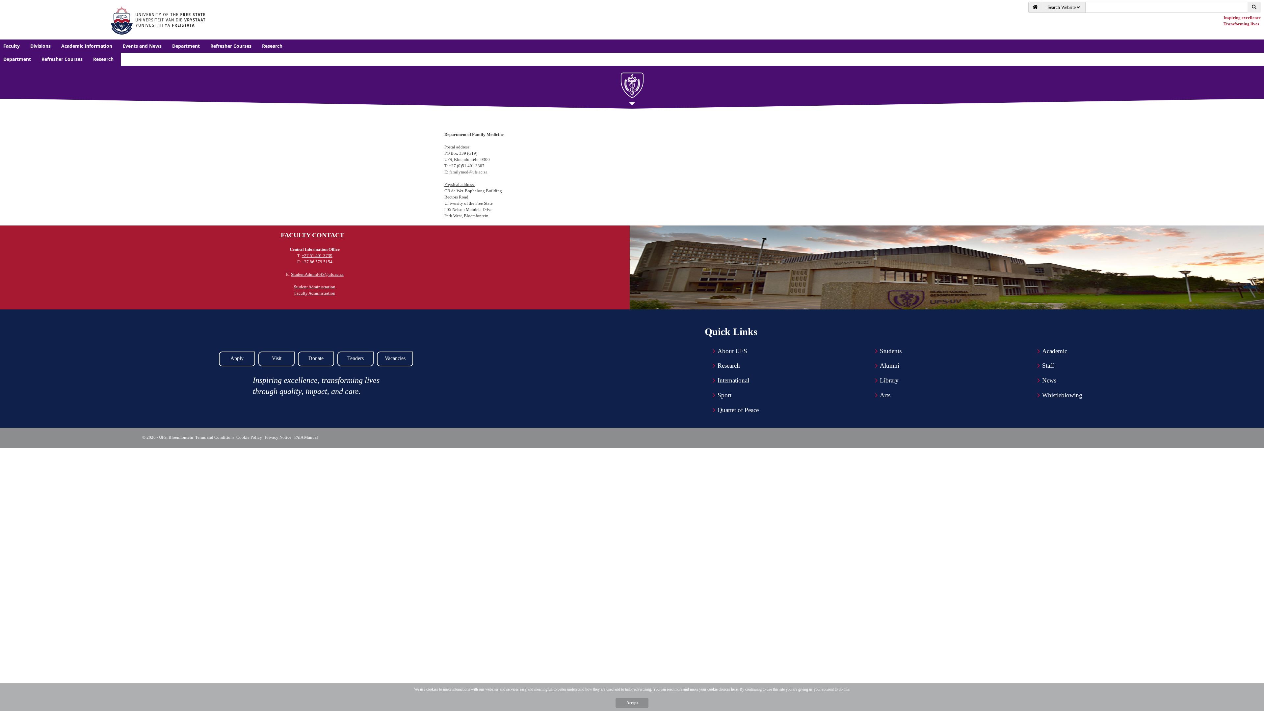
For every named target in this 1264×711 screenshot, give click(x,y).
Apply (237, 358)
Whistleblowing (1062, 395)
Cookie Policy (250, 437)
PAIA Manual (306, 437)
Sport (724, 395)
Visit (276, 358)
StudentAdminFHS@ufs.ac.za (317, 274)
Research (729, 365)
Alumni (889, 365)
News (1049, 380)
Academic (1054, 351)
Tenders (355, 358)
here (734, 689)
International (733, 380)
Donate (316, 358)
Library (889, 380)
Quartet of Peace (738, 410)
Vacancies (395, 358)
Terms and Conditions (214, 437)
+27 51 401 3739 (317, 255)
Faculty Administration (314, 293)
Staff (1048, 365)
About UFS (732, 351)
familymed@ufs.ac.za (468, 172)
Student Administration (314, 286)
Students (891, 351)
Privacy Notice (279, 437)
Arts (885, 395)
